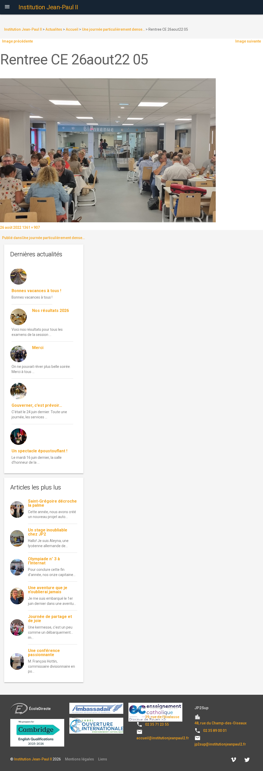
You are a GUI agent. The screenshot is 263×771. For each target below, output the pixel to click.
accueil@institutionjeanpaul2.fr (162, 738)
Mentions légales (79, 759)
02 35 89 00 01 (215, 730)
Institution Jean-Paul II (33, 759)
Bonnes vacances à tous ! (36, 290)
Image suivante (248, 41)
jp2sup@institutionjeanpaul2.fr (220, 744)
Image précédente (17, 41)
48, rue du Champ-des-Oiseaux (220, 723)
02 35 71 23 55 (157, 724)
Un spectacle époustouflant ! (39, 450)
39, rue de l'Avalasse (162, 717)
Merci (37, 347)
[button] (7, 7)
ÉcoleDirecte (40, 709)
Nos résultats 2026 (50, 310)
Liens (102, 759)
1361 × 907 (31, 227)
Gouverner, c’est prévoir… (37, 405)
